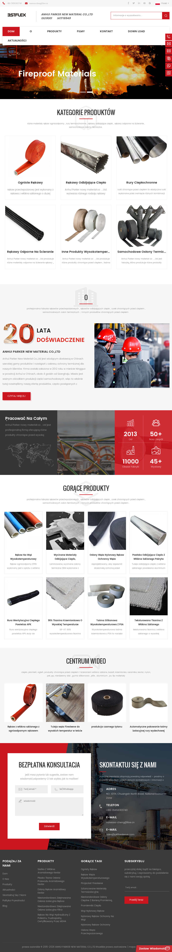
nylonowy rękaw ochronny (95, 925)
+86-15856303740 (14, 3)
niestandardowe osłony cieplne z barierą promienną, (96, 898)
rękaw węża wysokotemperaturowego (95, 876)
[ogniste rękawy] (30, 157)
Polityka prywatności (14, 900)
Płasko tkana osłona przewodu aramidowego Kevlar (51, 881)
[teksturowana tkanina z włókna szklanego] (149, 596)
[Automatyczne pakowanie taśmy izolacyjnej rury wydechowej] (149, 702)
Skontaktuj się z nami (14, 895)
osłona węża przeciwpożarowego (92, 931)
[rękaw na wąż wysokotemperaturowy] (23, 531)
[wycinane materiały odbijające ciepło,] (65, 531)
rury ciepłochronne (141, 182)
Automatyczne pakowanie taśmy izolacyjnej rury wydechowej (148, 729)
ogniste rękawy (30, 182)
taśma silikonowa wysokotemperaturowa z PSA (106, 622)
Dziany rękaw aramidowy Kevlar (52, 891)
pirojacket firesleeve (92, 883)
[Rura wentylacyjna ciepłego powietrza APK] (23, 596)
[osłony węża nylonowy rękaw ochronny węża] (107, 531)
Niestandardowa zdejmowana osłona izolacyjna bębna (54, 899)
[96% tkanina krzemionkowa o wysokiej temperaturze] (65, 596)
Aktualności (17, 40)
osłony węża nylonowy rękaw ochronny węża (107, 557)
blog (5, 906)
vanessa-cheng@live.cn (38, 3)
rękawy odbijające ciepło (86, 182)
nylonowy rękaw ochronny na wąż (97, 918)
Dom (11, 31)
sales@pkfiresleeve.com (120, 834)
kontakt (106, 31)
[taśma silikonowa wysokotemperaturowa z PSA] (107, 596)
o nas (6, 879)
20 (19, 335)
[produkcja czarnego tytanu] (107, 702)
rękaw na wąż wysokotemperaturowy (23, 557)
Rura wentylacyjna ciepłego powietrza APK (23, 622)
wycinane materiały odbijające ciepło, (65, 557)
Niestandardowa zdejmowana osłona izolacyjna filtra (54, 908)
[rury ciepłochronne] (142, 157)
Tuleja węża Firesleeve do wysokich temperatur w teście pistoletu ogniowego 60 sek (65, 729)
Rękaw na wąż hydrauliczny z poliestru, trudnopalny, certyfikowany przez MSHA (54, 918)
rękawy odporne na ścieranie (30, 252)
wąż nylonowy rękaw (92, 911)
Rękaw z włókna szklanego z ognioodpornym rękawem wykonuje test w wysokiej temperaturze (23, 729)
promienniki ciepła (91, 905)
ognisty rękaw (89, 869)
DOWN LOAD (136, 31)
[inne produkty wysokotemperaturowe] (86, 226)
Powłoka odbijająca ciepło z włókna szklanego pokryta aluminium (148, 557)
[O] (131, 355)
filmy (81, 31)
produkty (54, 31)
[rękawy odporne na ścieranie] (30, 226)
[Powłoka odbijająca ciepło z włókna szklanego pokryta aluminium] (149, 531)
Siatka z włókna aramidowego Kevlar (49, 871)
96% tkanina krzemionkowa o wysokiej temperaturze (65, 622)
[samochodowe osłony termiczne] (142, 226)
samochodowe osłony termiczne (141, 252)
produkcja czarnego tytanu (106, 727)
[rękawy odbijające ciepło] (86, 157)
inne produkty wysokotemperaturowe (86, 252)
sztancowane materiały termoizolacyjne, (93, 890)
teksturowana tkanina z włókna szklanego (149, 622)
